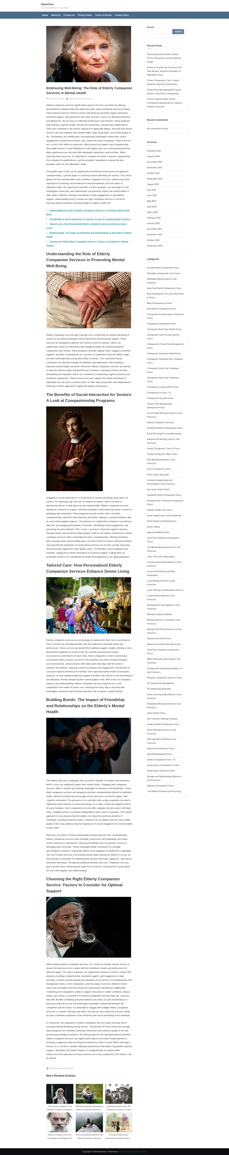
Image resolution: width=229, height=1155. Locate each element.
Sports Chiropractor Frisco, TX (161, 759)
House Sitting (153, 527)
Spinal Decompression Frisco (161, 748)
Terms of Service (103, 15)
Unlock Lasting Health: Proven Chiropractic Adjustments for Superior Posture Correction (164, 103)
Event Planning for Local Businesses (164, 433)
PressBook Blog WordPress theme (132, 1152)
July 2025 (151, 190)
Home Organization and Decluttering (164, 515)
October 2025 (153, 173)
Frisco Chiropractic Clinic (159, 469)
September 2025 (155, 179)
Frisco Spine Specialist (158, 474)
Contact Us (69, 15)
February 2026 (154, 151)
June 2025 (152, 195)
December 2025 (154, 162)
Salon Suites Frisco (156, 713)
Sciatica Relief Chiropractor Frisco (163, 724)
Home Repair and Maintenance (161, 521)
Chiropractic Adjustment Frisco (161, 323)
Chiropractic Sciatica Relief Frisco (163, 387)
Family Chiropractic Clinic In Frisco (163, 448)
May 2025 (151, 201)
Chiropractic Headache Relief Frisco (164, 353)
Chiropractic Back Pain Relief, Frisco (164, 329)
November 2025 (154, 167)
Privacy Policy (85, 15)
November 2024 (154, 234)
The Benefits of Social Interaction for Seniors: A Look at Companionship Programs (89, 219)
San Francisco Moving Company (162, 718)
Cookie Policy (122, 15)
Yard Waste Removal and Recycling (164, 791)
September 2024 (155, 246)
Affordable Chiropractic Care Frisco (163, 273)
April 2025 (152, 206)
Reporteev (47, 4)
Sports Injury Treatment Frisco (161, 771)
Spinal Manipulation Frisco (159, 754)
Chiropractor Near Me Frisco (160, 398)
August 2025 (153, 184)
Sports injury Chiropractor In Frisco (163, 765)
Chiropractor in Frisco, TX (159, 392)
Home (45, 15)
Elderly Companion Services (81, 98)
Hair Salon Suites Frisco (158, 489)
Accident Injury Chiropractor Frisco (163, 267)
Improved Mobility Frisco (158, 532)
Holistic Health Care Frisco (159, 510)
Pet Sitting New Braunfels (159, 689)
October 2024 (153, 240)
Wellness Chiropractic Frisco (160, 785)
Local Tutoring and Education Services (165, 590)
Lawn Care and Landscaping (160, 556)
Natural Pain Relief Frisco (159, 638)
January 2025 (153, 223)
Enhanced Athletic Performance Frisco (165, 428)
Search (150, 27)
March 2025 (152, 212)
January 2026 (153, 156)
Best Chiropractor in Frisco (159, 303)
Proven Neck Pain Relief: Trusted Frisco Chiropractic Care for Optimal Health (164, 58)
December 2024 (154, 229)
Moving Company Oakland (159, 614)
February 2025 (154, 218)
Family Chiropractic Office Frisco (162, 454)
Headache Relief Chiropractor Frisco (164, 495)
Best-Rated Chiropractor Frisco (161, 309)
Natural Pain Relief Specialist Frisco (164, 644)
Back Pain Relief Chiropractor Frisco (164, 288)
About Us (56, 15)
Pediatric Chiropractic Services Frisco (164, 677)
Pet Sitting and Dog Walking (160, 683)
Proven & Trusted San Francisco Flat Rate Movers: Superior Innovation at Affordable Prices (164, 71)
